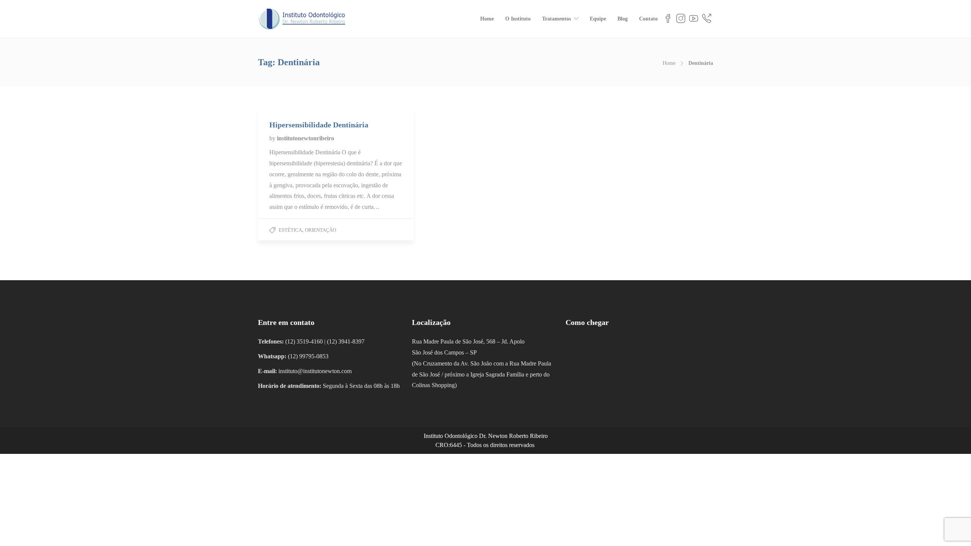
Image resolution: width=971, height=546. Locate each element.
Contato (648, 19)
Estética (290, 230)
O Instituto (518, 19)
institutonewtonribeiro (305, 138)
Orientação (320, 230)
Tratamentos (556, 19)
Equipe (598, 19)
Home (487, 19)
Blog (622, 19)
